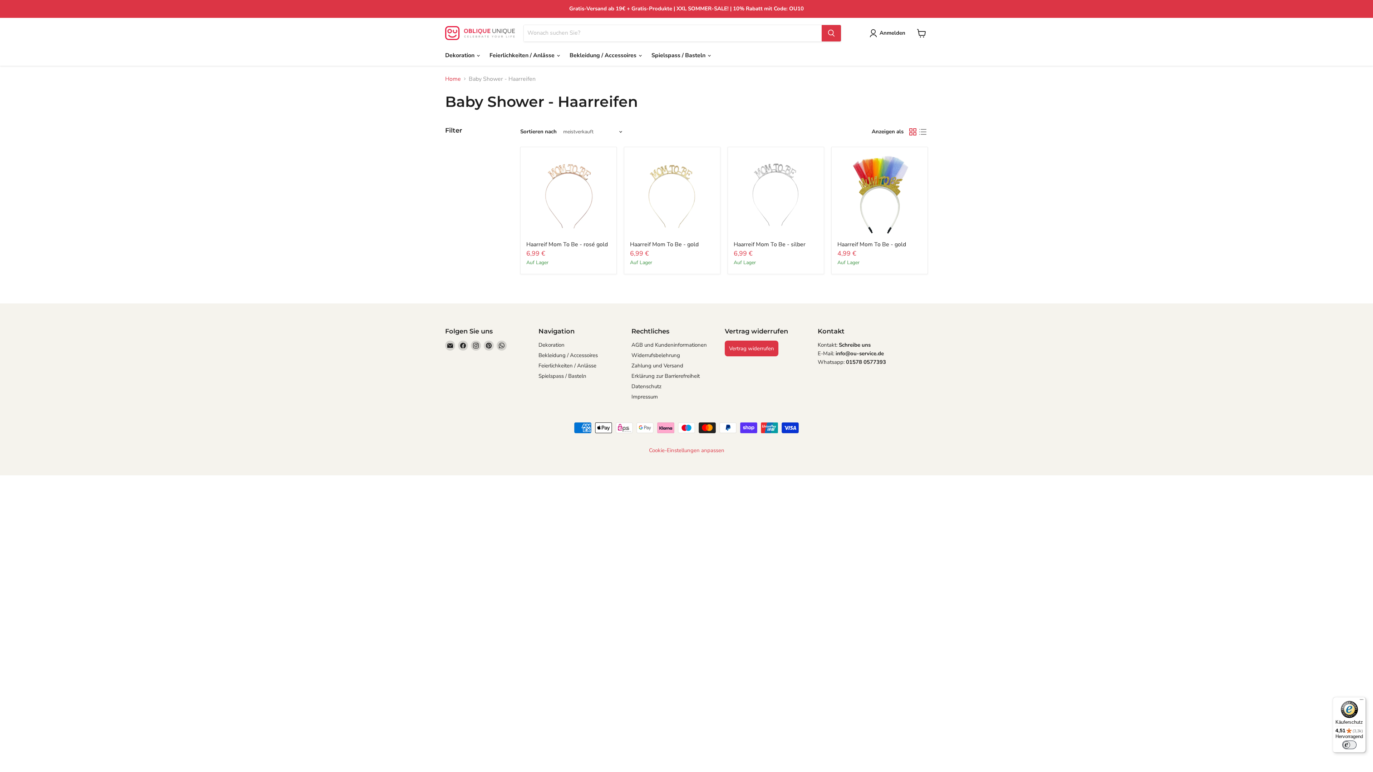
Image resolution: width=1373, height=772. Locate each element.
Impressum (644, 396)
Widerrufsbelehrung (655, 355)
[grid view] (913, 132)
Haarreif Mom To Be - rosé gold (567, 244)
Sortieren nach (538, 132)
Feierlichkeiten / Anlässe (522, 55)
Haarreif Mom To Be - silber (770, 244)
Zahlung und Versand (657, 365)
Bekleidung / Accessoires (604, 55)
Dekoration (460, 55)
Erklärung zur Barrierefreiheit (665, 376)
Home (453, 79)
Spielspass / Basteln (679, 55)
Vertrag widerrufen (751, 348)
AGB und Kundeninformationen (669, 344)
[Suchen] (831, 33)
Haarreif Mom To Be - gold (664, 244)
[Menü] (1361, 701)
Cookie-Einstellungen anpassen (686, 450)
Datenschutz (646, 386)
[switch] (1349, 745)
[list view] (923, 132)
